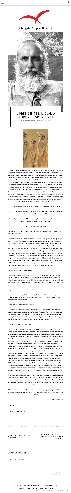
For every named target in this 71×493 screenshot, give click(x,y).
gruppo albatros (23, 426)
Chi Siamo (17, 485)
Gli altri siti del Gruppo (33, 485)
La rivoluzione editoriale (27, 488)
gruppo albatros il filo (39, 426)
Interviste (32, 120)
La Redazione (40, 120)
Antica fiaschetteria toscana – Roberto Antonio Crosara (51, 436)
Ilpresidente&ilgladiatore (58, 426)
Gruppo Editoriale (25, 120)
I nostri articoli (50, 485)
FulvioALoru (9, 426)
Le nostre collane (46, 488)
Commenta (56, 472)
